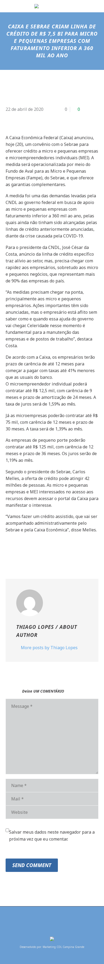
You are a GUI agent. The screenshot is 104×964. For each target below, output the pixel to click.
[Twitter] (17, 551)
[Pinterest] (25, 551)
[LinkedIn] (41, 551)
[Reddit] (49, 551)
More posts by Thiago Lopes (49, 648)
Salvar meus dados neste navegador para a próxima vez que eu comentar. (52, 835)
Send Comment (31, 865)
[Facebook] (9, 551)
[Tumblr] (33, 551)
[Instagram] (55, 920)
